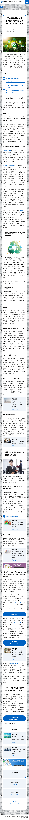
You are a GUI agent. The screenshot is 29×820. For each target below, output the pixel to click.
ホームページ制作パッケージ (12, 516)
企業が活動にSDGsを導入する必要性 (15, 82)
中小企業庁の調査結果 (8, 165)
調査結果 (22, 210)
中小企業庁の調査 (14, 663)
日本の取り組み (7, 150)
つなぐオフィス (17, 622)
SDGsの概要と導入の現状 (12, 78)
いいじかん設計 (18, 602)
